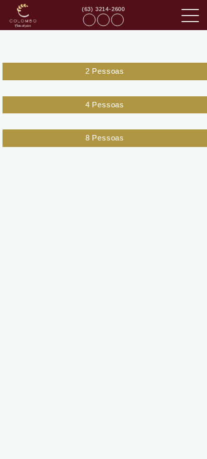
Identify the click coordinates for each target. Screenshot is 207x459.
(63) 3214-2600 (103, 9)
